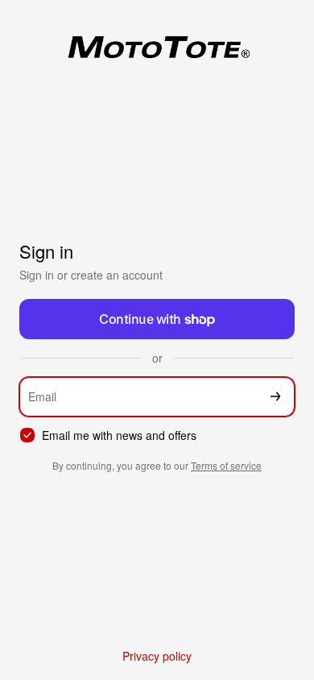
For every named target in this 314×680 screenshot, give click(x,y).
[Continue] (275, 397)
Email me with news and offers (119, 435)
